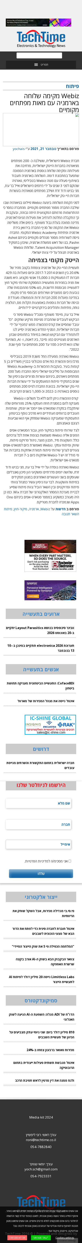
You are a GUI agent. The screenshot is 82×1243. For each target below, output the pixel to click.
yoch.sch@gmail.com (41, 1169)
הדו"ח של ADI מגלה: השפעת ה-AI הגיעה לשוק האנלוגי (41, 1017)
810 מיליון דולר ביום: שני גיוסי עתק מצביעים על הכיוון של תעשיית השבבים (41, 1034)
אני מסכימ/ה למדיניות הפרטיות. (46, 861)
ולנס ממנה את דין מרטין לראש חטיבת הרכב (44, 1080)
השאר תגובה (70, 514)
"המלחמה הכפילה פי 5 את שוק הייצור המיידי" (43, 946)
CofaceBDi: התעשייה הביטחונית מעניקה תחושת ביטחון (40, 685)
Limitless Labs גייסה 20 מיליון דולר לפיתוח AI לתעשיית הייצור (41, 979)
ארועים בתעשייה (41, 613)
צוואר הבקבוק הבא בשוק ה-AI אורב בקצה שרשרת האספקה (45, 961)
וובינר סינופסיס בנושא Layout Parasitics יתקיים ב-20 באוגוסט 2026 (40, 630)
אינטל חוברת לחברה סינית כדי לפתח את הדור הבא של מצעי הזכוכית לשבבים (43, 931)
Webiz (45, 509)
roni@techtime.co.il (41, 1139)
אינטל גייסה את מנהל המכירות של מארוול (46, 701)
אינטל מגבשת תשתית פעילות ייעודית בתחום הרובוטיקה (43, 1065)
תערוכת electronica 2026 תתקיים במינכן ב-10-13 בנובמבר (40, 648)
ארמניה (34, 509)
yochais (19, 148)
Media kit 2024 (41, 1117)
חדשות (60, 509)
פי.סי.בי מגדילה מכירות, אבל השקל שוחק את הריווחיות (43, 913)
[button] (44, 65)
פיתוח (8, 509)
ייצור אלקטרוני (41, 896)
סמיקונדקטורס (41, 1000)
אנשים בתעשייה (41, 669)
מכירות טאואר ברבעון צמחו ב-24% (50, 1050)
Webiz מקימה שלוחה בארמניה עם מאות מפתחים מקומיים (44, 102)
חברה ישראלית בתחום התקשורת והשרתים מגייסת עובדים (40, 765)
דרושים (41, 748)
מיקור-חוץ (20, 509)
